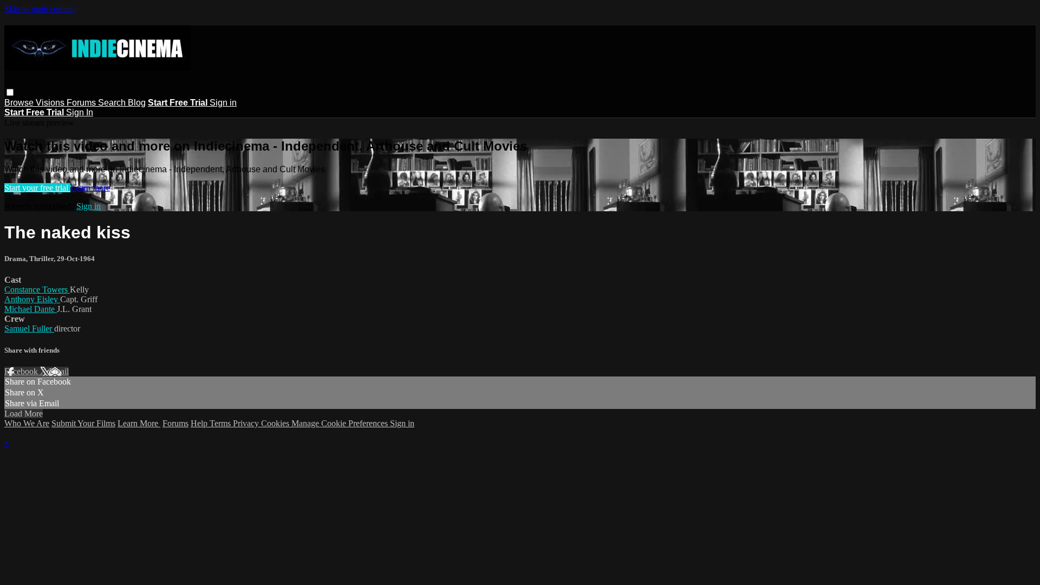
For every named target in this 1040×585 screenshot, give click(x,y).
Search (113, 102)
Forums (82, 102)
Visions (51, 102)
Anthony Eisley (32, 299)
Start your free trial (37, 187)
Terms (221, 423)
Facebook (22, 371)
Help (200, 423)
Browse (20, 102)
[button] (10, 92)
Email (59, 371)
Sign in (223, 102)
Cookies (276, 423)
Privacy (247, 423)
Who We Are (26, 423)
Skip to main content (39, 9)
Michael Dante (30, 309)
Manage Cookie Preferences (340, 423)
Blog (137, 102)
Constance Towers (37, 289)
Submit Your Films (83, 423)
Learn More (139, 423)
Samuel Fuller (29, 328)
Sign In (79, 112)
